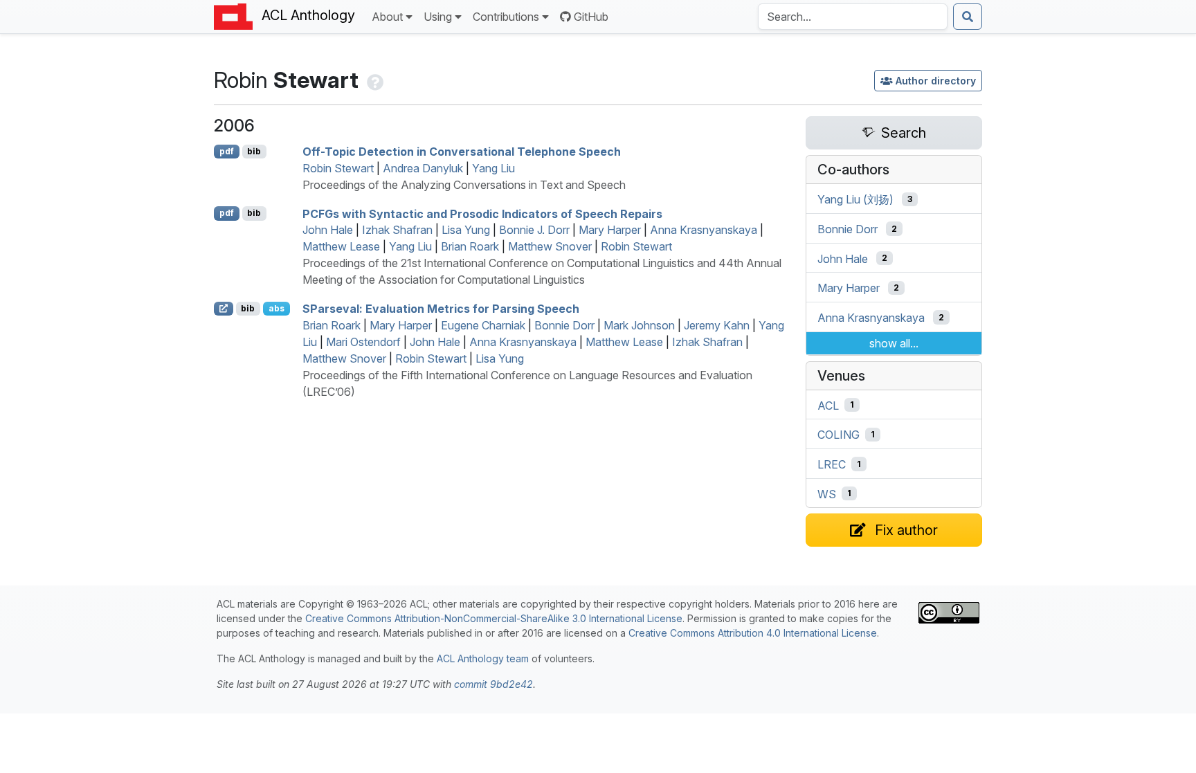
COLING (838, 435)
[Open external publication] (223, 309)
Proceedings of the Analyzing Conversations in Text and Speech (464, 185)
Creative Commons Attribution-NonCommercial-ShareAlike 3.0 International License (493, 618)
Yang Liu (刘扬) (855, 199)
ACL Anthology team (483, 658)
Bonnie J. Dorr (534, 230)
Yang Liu (493, 168)
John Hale (327, 230)
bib (254, 151)
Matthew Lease (341, 246)
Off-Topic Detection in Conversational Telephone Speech (461, 151)
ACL (828, 405)
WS (826, 493)
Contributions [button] (506, 17)
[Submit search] (967, 16)
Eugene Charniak (483, 325)
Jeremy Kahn (717, 325)
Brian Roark (470, 246)
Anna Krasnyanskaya (703, 230)
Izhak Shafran (397, 230)
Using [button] (438, 17)
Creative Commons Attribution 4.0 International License (752, 633)
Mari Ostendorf (363, 342)
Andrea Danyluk (423, 168)
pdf (226, 151)
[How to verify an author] (373, 79)
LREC (831, 464)
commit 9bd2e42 (493, 684)
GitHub (591, 17)
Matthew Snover (550, 246)
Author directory (936, 81)
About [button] (387, 17)
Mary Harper (610, 230)
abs (276, 308)
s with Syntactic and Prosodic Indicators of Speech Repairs (482, 213)
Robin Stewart (338, 168)
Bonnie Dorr (564, 325)
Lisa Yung (466, 230)
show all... (893, 343)
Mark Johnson (639, 325)
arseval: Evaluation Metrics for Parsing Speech (440, 309)
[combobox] (853, 16)
